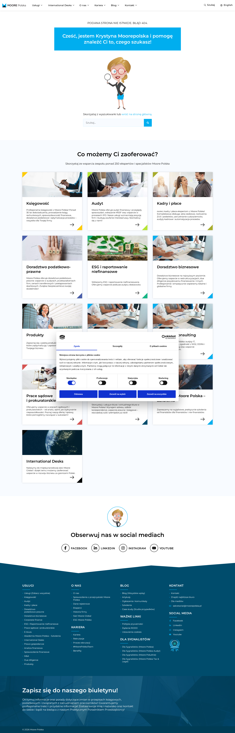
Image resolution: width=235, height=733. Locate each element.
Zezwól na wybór (117, 394)
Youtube (167, 548)
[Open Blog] (118, 5)
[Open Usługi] (41, 5)
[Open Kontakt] (136, 5)
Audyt (97, 203)
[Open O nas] (88, 5)
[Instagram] (123, 548)
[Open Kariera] (104, 5)
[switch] (102, 383)
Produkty (35, 335)
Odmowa (78, 394)
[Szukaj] (148, 123)
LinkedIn (108, 548)
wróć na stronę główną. (137, 114)
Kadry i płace (169, 203)
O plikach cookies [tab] (158, 346)
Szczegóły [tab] (118, 346)
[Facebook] (65, 548)
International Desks (44, 461)
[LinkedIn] (95, 548)
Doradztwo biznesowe (178, 267)
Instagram (137, 548)
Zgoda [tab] (77, 346)
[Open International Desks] (73, 5)
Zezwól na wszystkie (156, 394)
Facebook (79, 548)
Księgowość (37, 203)
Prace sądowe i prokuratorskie (41, 398)
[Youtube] (154, 548)
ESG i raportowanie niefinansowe (109, 269)
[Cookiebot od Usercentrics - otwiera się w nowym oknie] (164, 337)
